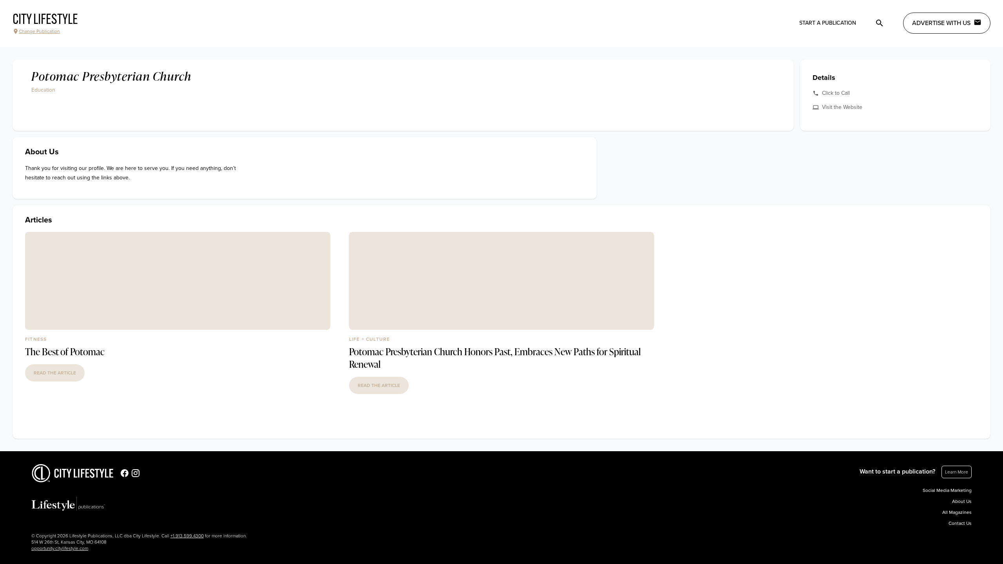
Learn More (956, 472)
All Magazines (957, 512)
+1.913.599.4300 (187, 536)
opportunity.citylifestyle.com (59, 548)
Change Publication (39, 31)
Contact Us (960, 523)
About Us (962, 501)
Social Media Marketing (947, 490)
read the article (55, 373)
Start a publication (827, 23)
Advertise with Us (941, 23)
